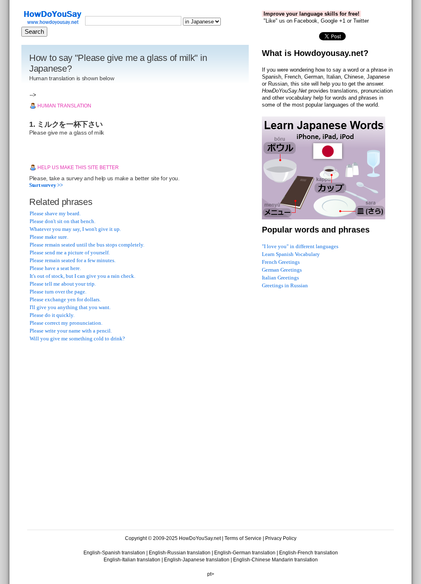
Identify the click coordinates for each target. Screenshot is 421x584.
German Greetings (282, 270)
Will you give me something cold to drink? (77, 338)
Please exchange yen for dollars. (65, 299)
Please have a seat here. (55, 268)
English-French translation (308, 553)
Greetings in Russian (285, 285)
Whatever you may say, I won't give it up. (75, 229)
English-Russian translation (179, 553)
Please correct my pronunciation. (66, 323)
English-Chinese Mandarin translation (275, 560)
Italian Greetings (280, 278)
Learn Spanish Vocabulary (291, 254)
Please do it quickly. (52, 315)
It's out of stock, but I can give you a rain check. (82, 276)
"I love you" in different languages (300, 246)
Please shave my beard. (55, 213)
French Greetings (281, 262)
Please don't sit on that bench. (62, 221)
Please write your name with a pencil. (71, 331)
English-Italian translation (132, 560)
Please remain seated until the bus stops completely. (87, 245)
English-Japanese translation (196, 560)
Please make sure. (49, 237)
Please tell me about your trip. (63, 284)
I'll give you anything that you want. (70, 307)
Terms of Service (242, 538)
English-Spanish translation (114, 553)
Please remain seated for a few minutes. (73, 260)
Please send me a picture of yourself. (70, 252)
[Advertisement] (91, 401)
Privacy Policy (280, 538)
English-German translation (244, 553)
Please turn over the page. (58, 292)
